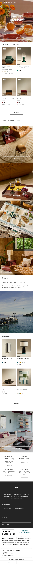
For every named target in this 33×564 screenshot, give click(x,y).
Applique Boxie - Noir (7, 358)
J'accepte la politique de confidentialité (13, 508)
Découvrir (16, 112)
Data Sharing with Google (9, 553)
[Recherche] (24, 3)
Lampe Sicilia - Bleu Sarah (23, 358)
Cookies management (8, 555)
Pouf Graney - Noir (6, 97)
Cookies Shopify (7, 552)
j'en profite (16, 37)
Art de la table (16, 233)
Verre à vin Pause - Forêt (23, 66)
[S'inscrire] (30, 504)
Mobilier (16, 158)
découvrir (16, 403)
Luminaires (17, 270)
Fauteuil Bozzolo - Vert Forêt (8, 67)
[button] (30, 3)
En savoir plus (8, 465)
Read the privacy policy (8, 546)
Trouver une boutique (16, 448)
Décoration (16, 195)
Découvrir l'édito (16, 329)
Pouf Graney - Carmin (22, 97)
